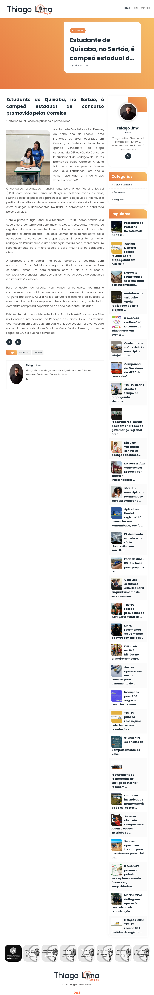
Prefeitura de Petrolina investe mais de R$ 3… (127, 229)
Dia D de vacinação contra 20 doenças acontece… (126, 449)
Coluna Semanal (123, 184)
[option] (18, 954)
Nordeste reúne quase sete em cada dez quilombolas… (127, 279)
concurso (24, 352)
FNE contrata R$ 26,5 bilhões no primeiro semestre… (127, 652)
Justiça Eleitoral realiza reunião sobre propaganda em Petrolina (123, 254)
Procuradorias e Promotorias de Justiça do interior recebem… (124, 781)
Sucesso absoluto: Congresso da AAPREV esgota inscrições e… (127, 824)
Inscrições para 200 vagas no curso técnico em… (125, 698)
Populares (77, 30)
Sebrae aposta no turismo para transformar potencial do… (127, 849)
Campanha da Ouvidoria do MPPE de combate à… (127, 370)
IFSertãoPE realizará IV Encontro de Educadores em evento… (126, 326)
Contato (145, 7)
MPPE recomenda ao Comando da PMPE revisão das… (127, 632)
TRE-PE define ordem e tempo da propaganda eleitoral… (127, 393)
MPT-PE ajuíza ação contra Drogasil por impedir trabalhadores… (128, 472)
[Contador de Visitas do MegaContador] (77, 993)
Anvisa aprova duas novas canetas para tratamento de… (127, 675)
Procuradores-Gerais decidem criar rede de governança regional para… (127, 428)
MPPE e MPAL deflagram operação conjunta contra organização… (126, 903)
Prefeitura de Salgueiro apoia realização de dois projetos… (127, 302)
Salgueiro (119, 199)
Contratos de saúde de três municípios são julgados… (127, 349)
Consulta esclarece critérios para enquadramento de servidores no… (127, 588)
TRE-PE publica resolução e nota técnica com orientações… (126, 721)
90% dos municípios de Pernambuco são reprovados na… (127, 494)
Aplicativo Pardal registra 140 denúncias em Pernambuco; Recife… (127, 517)
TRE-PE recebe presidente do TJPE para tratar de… (127, 611)
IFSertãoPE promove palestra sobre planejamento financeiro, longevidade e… (126, 876)
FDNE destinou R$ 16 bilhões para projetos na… (127, 565)
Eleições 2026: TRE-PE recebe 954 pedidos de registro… (127, 926)
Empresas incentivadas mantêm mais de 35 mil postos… (127, 802)
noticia (38, 352)
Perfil (135, 7)
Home (127, 7)
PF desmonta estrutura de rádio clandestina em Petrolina (127, 542)
